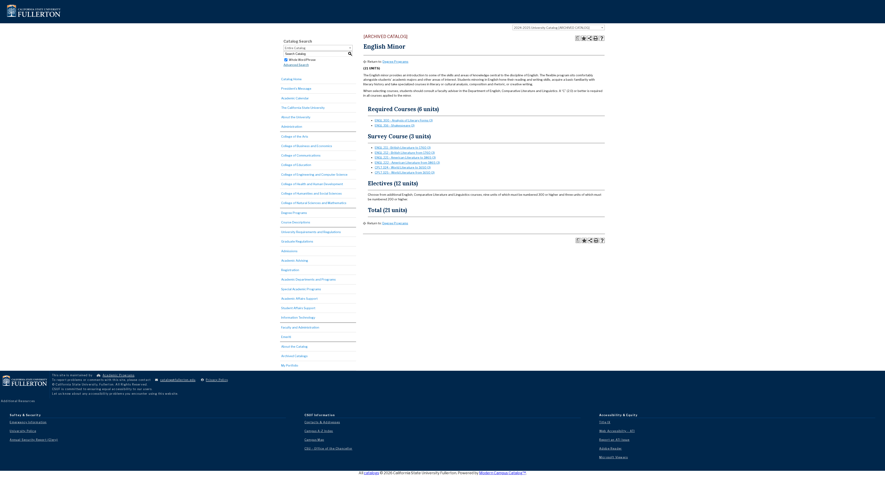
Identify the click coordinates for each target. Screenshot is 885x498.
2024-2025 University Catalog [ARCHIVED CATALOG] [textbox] (552, 28)
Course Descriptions (295, 222)
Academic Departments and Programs (308, 279)
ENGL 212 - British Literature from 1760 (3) (405, 152)
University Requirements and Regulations (311, 232)
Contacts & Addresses (322, 422)
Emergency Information (28, 422)
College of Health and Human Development (312, 184)
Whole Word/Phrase (302, 59)
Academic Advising (294, 260)
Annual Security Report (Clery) (34, 440)
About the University (295, 117)
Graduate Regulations (297, 241)
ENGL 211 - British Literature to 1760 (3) (403, 147)
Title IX (605, 422)
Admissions (289, 251)
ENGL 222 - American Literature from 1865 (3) (407, 162)
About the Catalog (294, 346)
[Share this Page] (589, 38)
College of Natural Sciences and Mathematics (313, 203)
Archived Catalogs (294, 356)
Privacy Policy (217, 380)
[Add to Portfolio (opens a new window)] (583, 38)
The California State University (303, 108)
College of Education (296, 165)
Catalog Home (291, 79)
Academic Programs (118, 375)
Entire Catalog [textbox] (295, 48)
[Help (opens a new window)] (601, 38)
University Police (23, 431)
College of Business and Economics (306, 146)
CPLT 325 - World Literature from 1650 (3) (405, 172)
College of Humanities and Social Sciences (311, 193)
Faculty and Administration (300, 327)
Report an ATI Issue (614, 440)
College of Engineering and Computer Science (314, 174)
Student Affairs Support (298, 308)
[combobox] (559, 27)
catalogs (371, 473)
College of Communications (301, 155)
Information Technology (298, 317)
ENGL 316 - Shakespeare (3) (395, 125)
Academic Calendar (295, 98)
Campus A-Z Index (318, 431)
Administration (291, 126)
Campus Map (314, 440)
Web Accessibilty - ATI (617, 431)
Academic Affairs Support (299, 298)
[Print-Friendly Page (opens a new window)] (595, 38)
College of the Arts (294, 136)
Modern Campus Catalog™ (502, 473)
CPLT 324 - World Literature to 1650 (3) (403, 167)
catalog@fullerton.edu (177, 380)
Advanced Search (296, 65)
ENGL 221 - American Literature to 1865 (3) (405, 157)
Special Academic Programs (301, 289)
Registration (290, 270)
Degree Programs (294, 213)
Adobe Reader (610, 448)
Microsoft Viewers (613, 457)
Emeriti (286, 337)
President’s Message (296, 88)
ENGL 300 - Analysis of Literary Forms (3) (404, 120)
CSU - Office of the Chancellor (328, 448)
